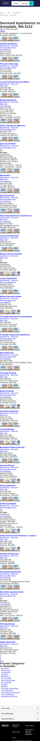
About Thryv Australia (16, 725)
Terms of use (16, 732)
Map (3, 31)
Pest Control (6, 678)
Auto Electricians (8, 680)
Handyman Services (9, 697)
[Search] (31, 3)
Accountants (6, 682)
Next (2, 661)
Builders (4, 686)
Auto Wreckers (7, 690)
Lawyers (4, 674)
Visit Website (5, 50)
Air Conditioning (7, 695)
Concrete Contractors (9, 688)
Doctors (4, 684)
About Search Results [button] (9, 29)
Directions (4, 48)
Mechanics (5, 676)
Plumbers (5, 668)
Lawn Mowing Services (10, 693)
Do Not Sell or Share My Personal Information (29, 732)
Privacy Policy (29, 725)
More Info (12, 48)
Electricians (6, 670)
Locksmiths (5, 672)
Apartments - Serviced (9, 46)
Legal (14, 737)
